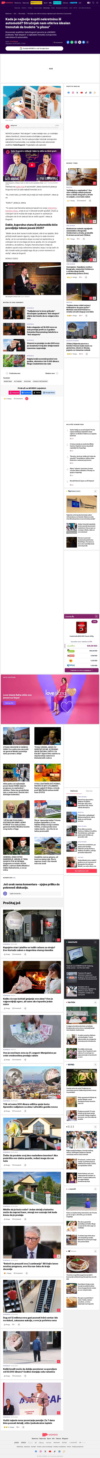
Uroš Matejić (14, 41)
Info (15, 13)
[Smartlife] (57, 1442)
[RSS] (94, 92)
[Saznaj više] (95, 491)
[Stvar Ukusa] (82, 1442)
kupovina (27, 381)
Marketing (20, 1446)
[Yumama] (73, 1442)
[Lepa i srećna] (48, 1442)
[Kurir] (16, 1442)
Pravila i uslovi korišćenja (44, 1446)
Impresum (27, 1446)
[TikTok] (86, 92)
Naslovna (8, 13)
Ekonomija (22, 13)
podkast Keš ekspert (40, 381)
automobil (18, 381)
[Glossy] (41, 1442)
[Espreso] (23, 1442)
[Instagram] (73, 92)
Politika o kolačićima (59, 1446)
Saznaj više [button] (9, 703)
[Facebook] (68, 92)
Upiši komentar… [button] (16, 894)
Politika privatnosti (77, 1446)
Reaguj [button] (8, 954)
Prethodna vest (14, 373)
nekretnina (8, 381)
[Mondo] (7, 3)
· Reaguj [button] (8, 398)
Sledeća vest (50, 373)
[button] (58, 42)
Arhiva (69, 1446)
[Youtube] (81, 92)
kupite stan (20, 187)
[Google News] (90, 92)
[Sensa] (64, 1442)
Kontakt (33, 1446)
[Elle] (30, 1442)
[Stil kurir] (36, 1442)
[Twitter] (77, 92)
